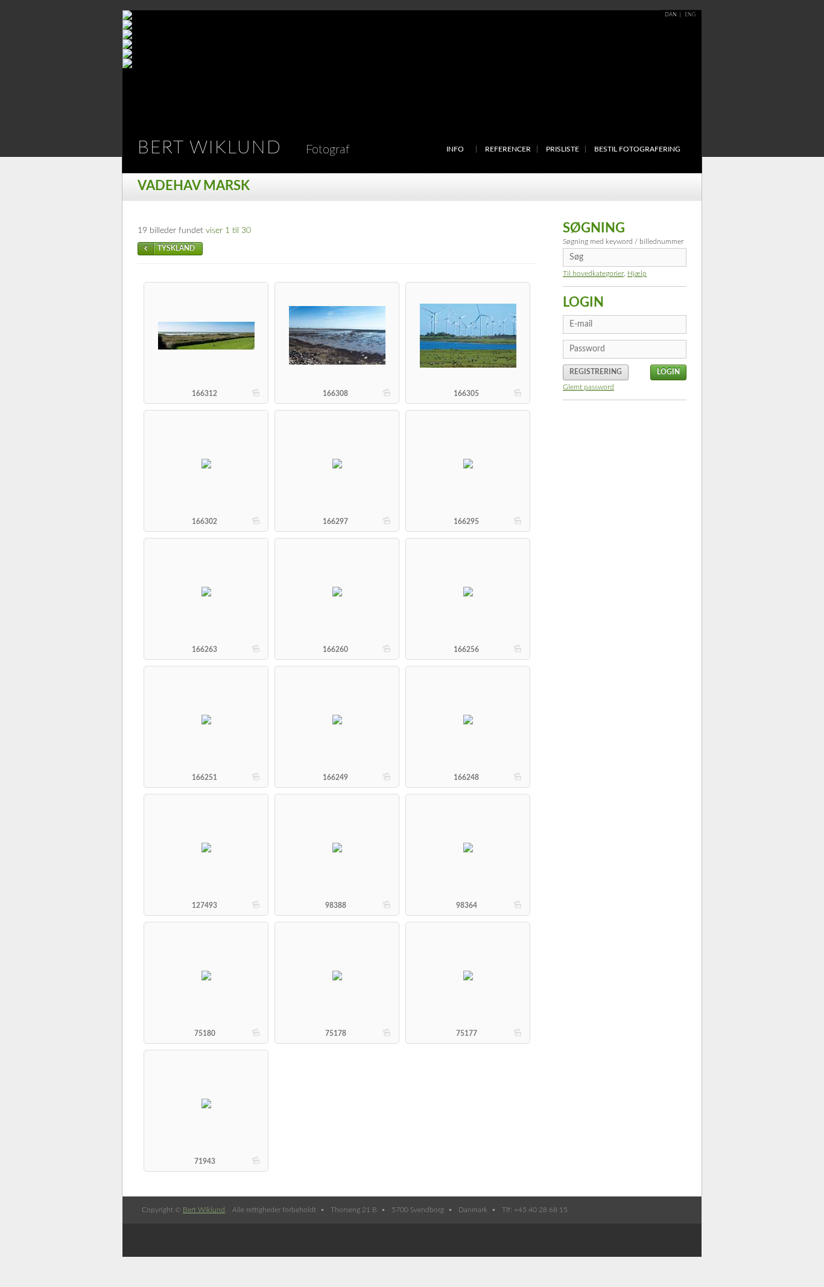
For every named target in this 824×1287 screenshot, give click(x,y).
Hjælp (637, 273)
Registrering (595, 371)
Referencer (508, 149)
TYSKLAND (176, 248)
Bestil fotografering (637, 149)
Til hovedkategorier (593, 273)
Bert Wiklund (244, 148)
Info (455, 149)
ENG (690, 15)
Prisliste (562, 149)
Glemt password (588, 387)
